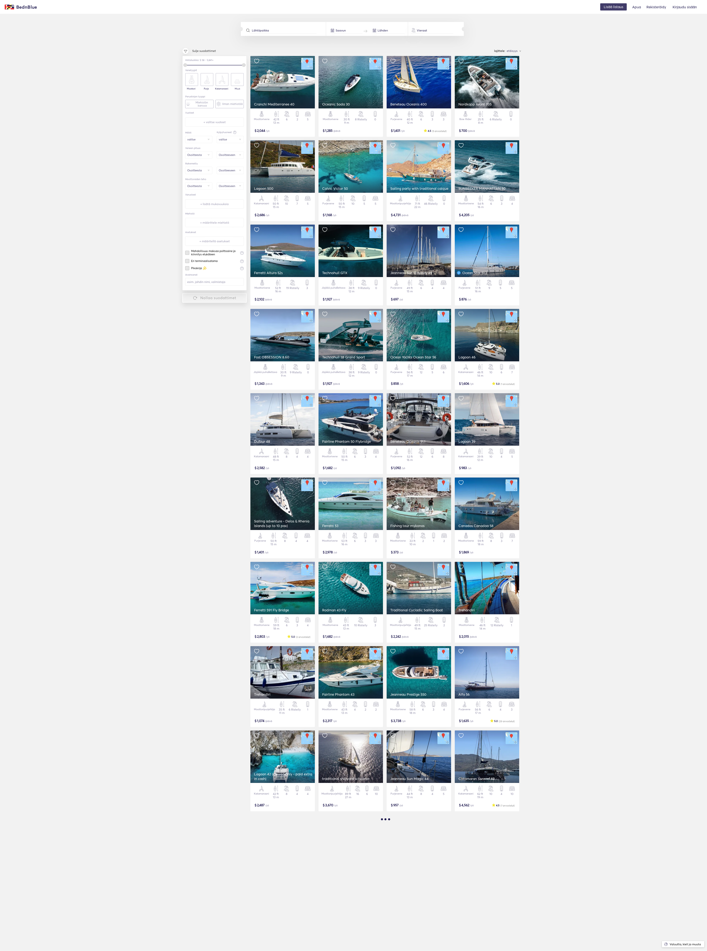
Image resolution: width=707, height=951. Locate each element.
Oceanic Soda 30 (336, 104)
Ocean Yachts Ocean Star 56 (413, 357)
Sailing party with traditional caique (419, 188)
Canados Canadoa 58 (475, 526)
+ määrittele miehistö (214, 222)
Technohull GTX (334, 273)
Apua (636, 7)
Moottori (191, 88)
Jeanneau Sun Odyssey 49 (411, 273)
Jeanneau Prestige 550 (408, 694)
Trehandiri (466, 610)
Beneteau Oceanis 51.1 (407, 441)
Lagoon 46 (467, 357)
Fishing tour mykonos (407, 526)
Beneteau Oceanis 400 (408, 104)
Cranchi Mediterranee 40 (274, 104)
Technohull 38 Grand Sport (343, 357)
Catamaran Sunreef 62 (476, 778)
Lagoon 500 (263, 188)
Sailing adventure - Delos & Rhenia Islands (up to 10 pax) (281, 523)
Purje (206, 88)
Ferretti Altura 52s (268, 273)
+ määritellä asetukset (214, 241)
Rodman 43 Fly (334, 610)
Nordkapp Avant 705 (475, 104)
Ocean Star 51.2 (474, 273)
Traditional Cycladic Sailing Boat (416, 610)
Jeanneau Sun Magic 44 (409, 778)
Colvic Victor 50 (335, 188)
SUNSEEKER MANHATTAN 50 (482, 188)
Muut (237, 88)
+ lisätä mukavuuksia (214, 204)
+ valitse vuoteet (214, 122)
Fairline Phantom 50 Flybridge (346, 441)
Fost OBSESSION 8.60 (271, 357)
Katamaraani (221, 88)
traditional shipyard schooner (345, 778)
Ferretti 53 (330, 526)
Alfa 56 (464, 694)
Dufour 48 (262, 441)
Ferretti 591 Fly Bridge (271, 610)
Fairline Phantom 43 (338, 694)
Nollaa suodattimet (218, 297)
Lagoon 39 (466, 441)
